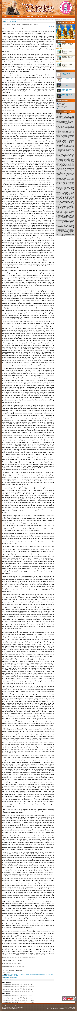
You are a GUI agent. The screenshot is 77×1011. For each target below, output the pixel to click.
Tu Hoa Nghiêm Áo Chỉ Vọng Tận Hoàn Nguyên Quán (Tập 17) (16, 986)
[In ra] (51, 26)
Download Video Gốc (30, 16)
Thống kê (51, 16)
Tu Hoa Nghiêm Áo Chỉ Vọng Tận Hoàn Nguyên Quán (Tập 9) (15, 1000)
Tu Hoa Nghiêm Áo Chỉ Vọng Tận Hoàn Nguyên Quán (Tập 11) (16, 997)
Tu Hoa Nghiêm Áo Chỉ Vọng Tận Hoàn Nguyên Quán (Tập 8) (15, 1002)
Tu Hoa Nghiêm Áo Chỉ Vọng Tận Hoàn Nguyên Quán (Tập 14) (16, 991)
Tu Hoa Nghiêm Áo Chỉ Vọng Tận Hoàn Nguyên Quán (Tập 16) (16, 988)
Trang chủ (5, 16)
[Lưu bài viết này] (53, 26)
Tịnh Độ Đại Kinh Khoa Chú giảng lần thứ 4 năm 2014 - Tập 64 (67, 45)
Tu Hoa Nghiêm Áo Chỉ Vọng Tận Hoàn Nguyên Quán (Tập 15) (16, 989)
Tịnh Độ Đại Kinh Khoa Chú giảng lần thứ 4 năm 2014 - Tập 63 (67, 51)
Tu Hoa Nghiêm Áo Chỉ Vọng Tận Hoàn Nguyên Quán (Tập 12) (16, 995)
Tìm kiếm (40, 16)
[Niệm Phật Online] (65, 38)
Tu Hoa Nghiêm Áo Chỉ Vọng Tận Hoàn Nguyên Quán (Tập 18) (16, 984)
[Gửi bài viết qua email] (49, 26)
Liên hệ (45, 16)
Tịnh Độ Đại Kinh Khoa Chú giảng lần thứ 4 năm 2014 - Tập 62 (67, 57)
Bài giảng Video (20, 16)
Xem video (60, 48)
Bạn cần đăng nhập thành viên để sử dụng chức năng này (15, 979)
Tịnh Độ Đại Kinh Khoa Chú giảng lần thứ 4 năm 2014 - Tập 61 (67, 64)
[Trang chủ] (2, 21)
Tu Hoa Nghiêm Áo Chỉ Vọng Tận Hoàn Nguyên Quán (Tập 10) (16, 998)
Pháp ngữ (12, 16)
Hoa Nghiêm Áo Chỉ (14, 21)
